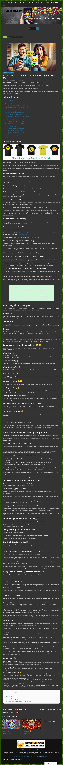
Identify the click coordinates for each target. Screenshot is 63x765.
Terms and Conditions (25, 756)
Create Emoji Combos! (13, 2)
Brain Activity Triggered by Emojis (15, 114)
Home (4, 2)
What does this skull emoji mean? (15, 134)
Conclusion (7, 137)
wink (17, 80)
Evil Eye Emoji (9, 696)
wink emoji (41, 295)
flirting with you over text (23, 234)
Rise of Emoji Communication (14, 102)
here (8, 515)
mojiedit (11, 80)
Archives (5, 5)
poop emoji (26, 446)
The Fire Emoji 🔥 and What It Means (14, 692)
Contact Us (33, 756)
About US (47, 2)
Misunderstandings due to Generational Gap (17, 111)
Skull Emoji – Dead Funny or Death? (15, 121)
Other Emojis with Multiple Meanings (13, 118)
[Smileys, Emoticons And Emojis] (31, 7)
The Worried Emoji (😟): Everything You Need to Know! (18, 701)
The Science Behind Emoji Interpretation (14, 112)
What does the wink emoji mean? (15, 130)
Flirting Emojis (11, 72)
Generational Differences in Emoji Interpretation (16, 109)
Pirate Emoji (8, 694)
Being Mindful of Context (13, 127)
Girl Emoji (6, 731)
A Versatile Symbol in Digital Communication (17, 105)
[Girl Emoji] (11, 720)
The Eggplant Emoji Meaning (12, 700)
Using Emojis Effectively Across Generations (15, 123)
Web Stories (31, 2)
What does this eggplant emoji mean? (16, 132)
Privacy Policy (39, 2)
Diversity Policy (44, 756)
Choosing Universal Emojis (13, 125)
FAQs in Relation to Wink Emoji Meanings (14, 128)
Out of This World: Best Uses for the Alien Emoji (14, 709)
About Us (38, 756)
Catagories (54, 2)
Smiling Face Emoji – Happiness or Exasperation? (18, 119)
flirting (15, 80)
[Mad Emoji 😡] (31, 720)
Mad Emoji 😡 (9, 698)
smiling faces (29, 181)
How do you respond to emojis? (14, 135)
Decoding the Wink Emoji (11, 103)
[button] (57, 2)
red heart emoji (43, 356)
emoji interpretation (28, 485)
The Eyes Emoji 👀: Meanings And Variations (49, 709)
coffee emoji (39, 376)
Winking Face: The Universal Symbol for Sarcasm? (18, 116)
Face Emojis (5, 72)
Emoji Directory (23, 2)
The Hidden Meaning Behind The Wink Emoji (17, 107)
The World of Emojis (9, 100)
